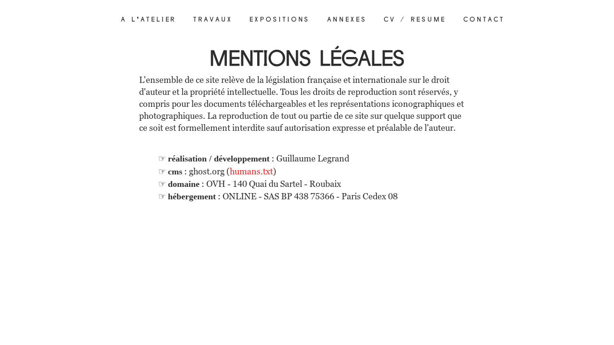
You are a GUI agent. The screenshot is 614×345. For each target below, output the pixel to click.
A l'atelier (148, 19)
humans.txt (251, 171)
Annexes (346, 19)
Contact (483, 19)
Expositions (279, 19)
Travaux (212, 19)
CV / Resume (415, 19)
